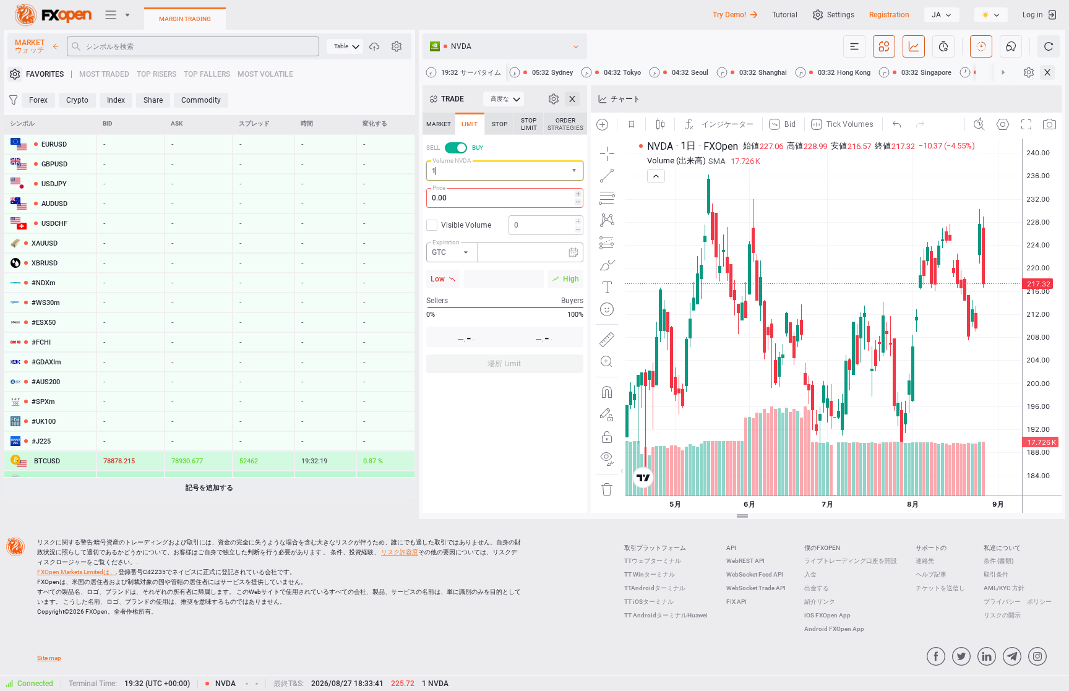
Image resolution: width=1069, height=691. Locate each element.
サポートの (931, 547)
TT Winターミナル (649, 574)
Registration (889, 15)
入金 (810, 574)
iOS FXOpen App (827, 615)
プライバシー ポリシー (1018, 601)
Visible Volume (466, 225)
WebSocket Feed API (754, 574)
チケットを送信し (940, 588)
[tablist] (505, 246)
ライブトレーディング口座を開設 (850, 560)
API (731, 547)
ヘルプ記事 (931, 574)
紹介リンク (819, 601)
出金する (816, 588)
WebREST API (745, 560)
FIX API (736, 601)
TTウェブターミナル (652, 560)
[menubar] (345, 46)
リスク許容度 (399, 552)
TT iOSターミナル (649, 601)
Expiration (446, 242)
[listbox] (942, 14)
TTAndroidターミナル (654, 588)
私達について (1002, 547)
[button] (575, 171)
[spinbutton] (504, 198)
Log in (1033, 15)
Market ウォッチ (30, 46)
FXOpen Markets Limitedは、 (76, 572)
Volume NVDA (451, 160)
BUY (477, 147)
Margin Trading (185, 18)
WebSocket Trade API (756, 588)
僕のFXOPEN (822, 547)
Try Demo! (729, 15)
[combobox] (504, 171)
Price (438, 187)
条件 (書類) (999, 560)
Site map (49, 658)
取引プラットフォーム (655, 547)
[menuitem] (345, 46)
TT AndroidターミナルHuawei (666, 615)
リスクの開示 (1002, 615)
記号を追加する (209, 488)
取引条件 (996, 574)
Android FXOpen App (834, 628)
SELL (433, 147)
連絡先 (925, 560)
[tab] (439, 124)
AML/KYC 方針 (1004, 588)
